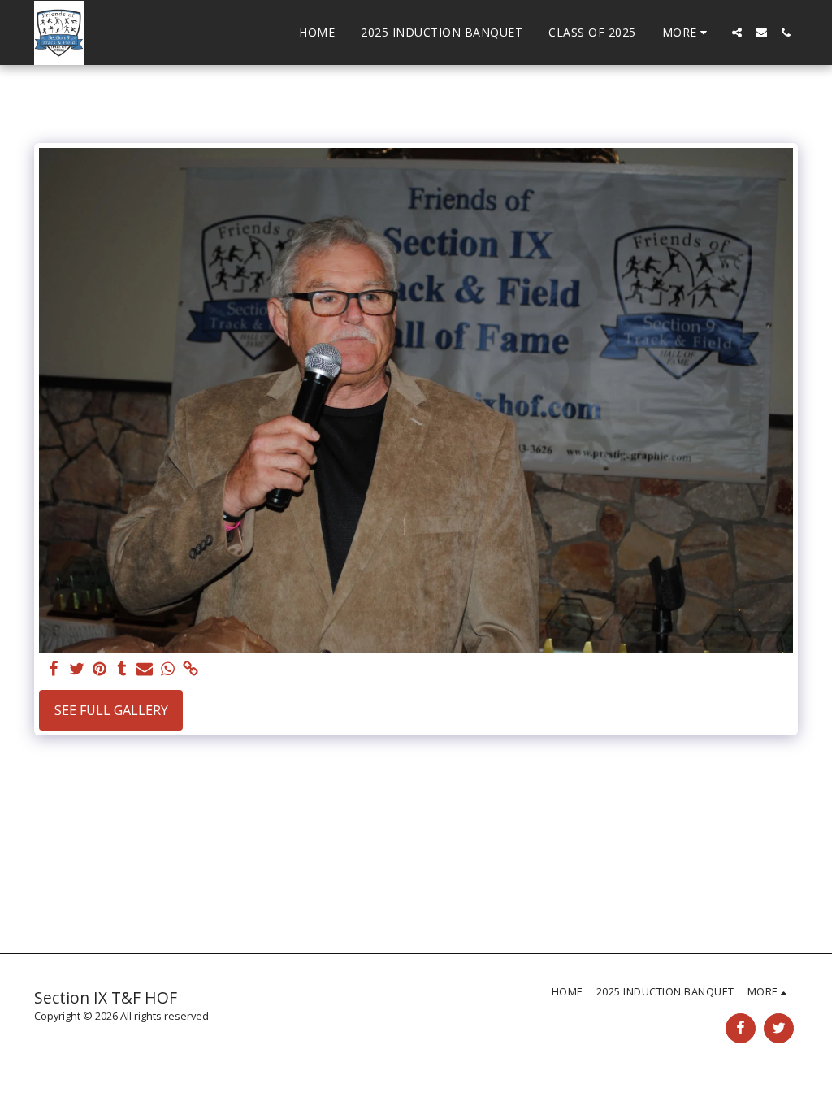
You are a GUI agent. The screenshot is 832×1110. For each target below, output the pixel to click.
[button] (737, 32)
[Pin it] (99, 669)
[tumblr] (122, 669)
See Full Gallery (111, 710)
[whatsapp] (167, 669)
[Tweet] (76, 669)
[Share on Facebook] (54, 669)
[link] (190, 669)
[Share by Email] (144, 669)
